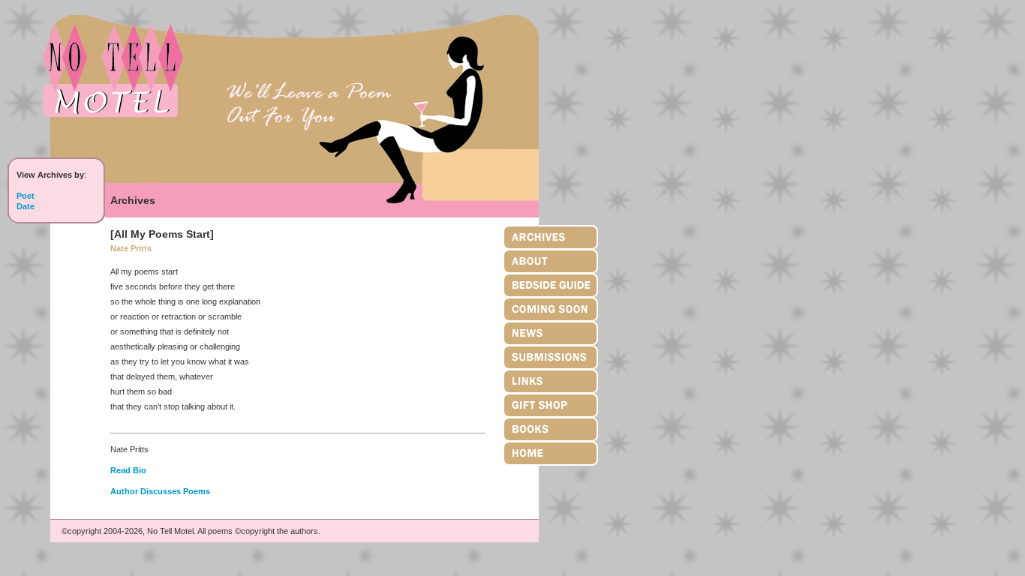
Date (26, 206)
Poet (26, 195)
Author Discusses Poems (160, 491)
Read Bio (128, 470)
